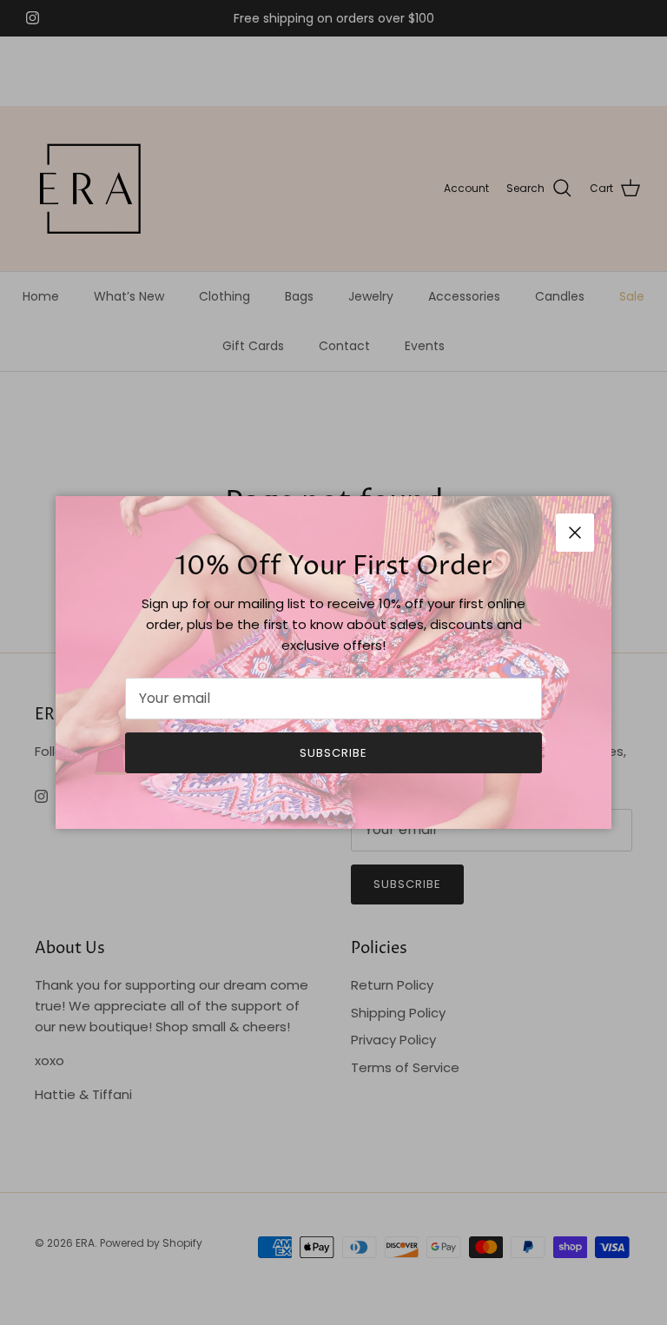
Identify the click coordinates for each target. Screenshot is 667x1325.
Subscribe (333, 753)
